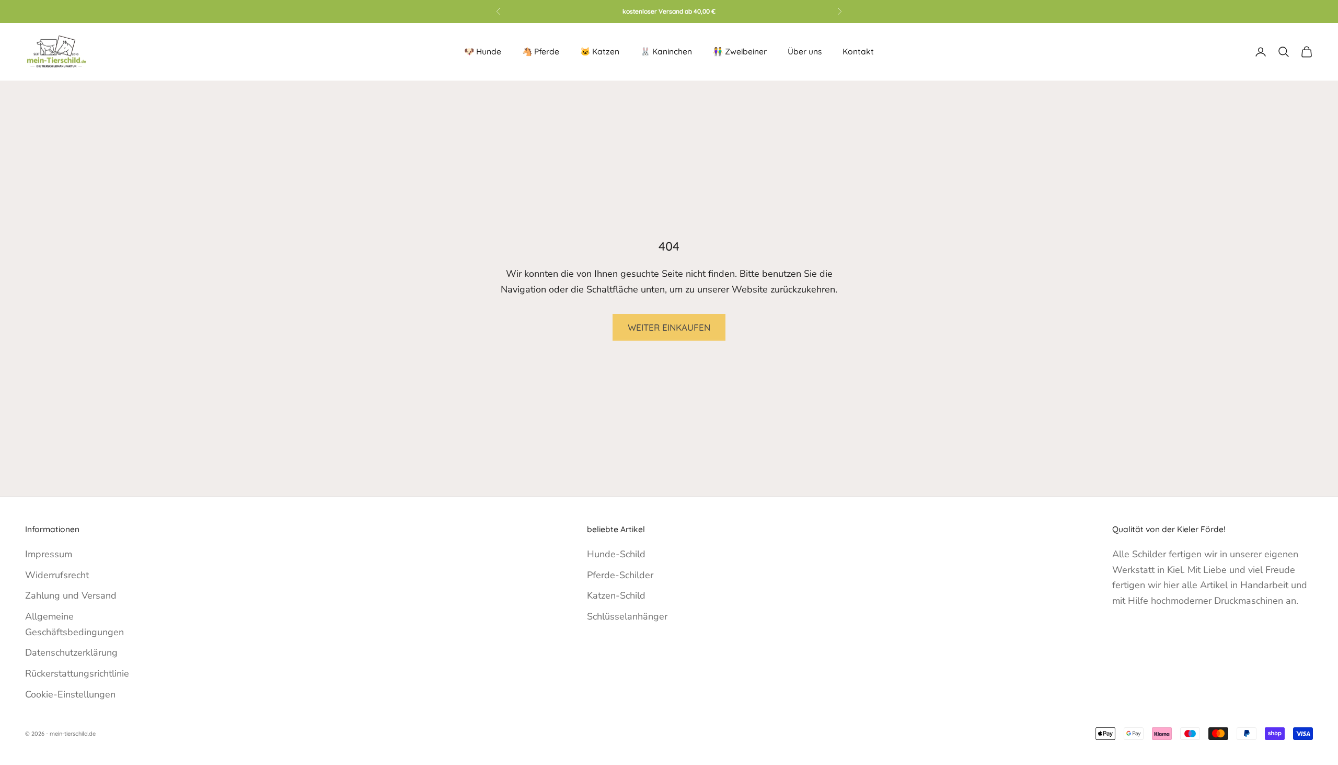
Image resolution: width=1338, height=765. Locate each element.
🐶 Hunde (482, 51)
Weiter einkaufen (669, 327)
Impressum (48, 554)
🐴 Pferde (540, 51)
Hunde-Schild (616, 554)
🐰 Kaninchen (666, 51)
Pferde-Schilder (620, 575)
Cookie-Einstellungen (70, 694)
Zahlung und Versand (71, 595)
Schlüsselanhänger (627, 616)
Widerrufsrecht (57, 575)
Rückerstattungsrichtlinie (77, 673)
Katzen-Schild (616, 595)
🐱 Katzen (599, 51)
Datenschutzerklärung (71, 652)
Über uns (805, 51)
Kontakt (858, 51)
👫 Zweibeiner (740, 51)
